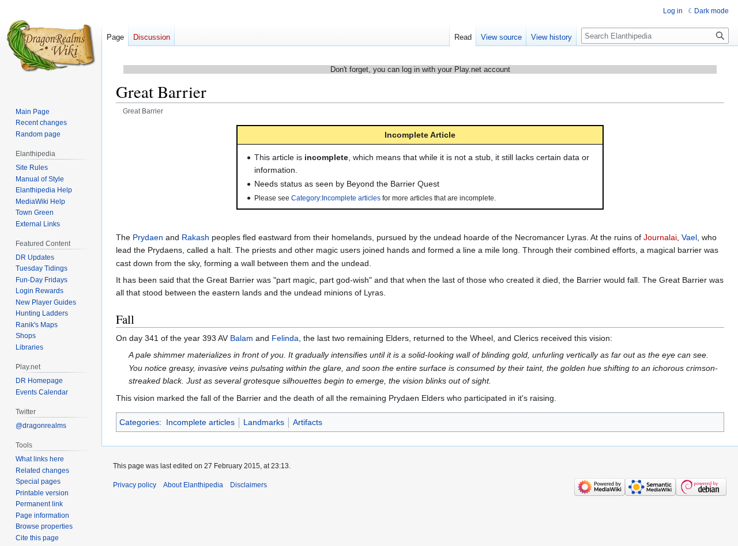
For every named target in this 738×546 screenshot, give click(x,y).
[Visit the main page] (51, 46)
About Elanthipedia (193, 485)
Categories (139, 422)
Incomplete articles (200, 422)
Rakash (195, 237)
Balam (241, 338)
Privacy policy (134, 485)
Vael (689, 237)
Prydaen (148, 237)
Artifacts (307, 422)
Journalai (660, 237)
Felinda (285, 338)
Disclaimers (248, 485)
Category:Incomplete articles (336, 198)
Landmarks (263, 422)
